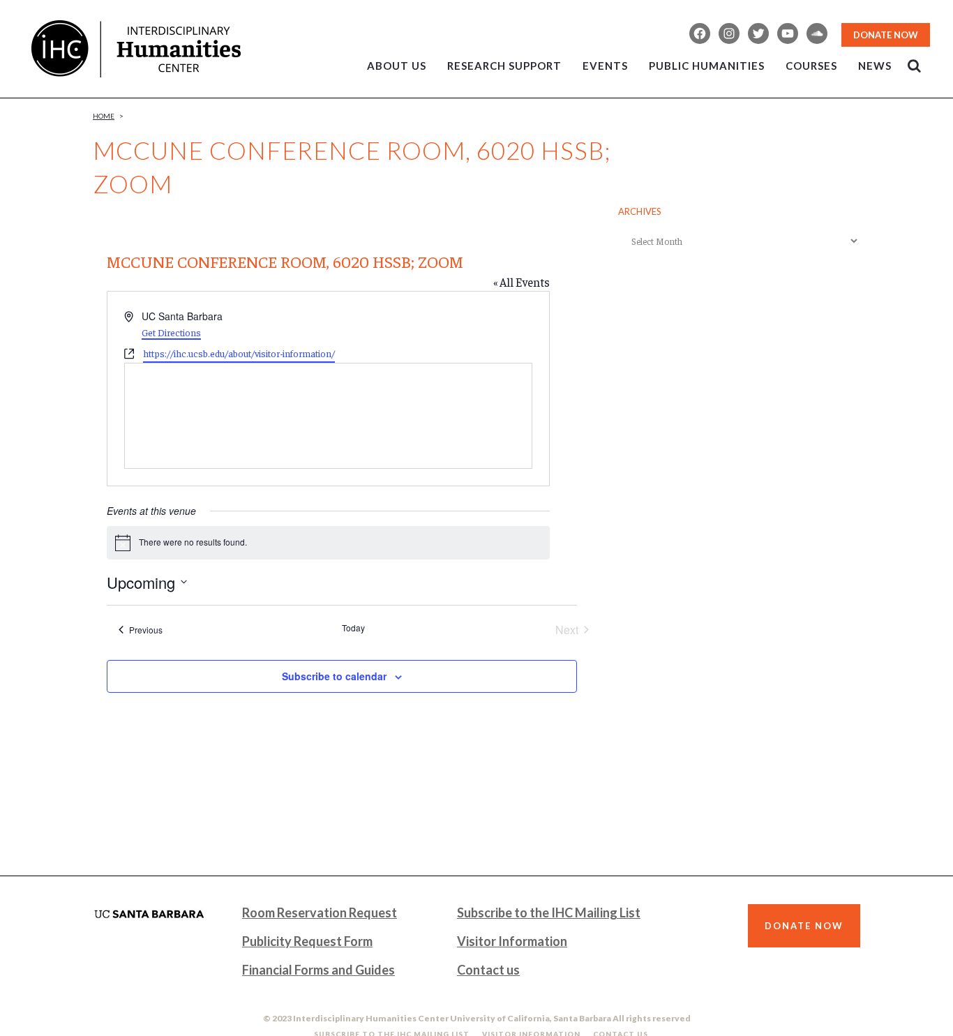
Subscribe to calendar (334, 676)
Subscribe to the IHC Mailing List (548, 912)
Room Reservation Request (319, 912)
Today (353, 627)
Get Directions (171, 332)
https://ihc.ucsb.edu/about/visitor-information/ (239, 353)
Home (103, 116)
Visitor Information (512, 941)
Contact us (488, 969)
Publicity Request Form (307, 941)
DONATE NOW (885, 34)
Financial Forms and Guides (318, 969)
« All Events (521, 282)
